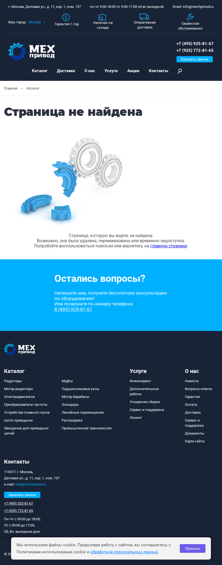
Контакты (158, 70)
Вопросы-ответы (198, 389)
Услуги (111, 70)
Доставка (66, 70)
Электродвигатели (19, 397)
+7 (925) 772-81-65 (195, 50)
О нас (89, 70)
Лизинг (136, 418)
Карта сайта (194, 441)
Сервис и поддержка (147, 410)
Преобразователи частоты (25, 405)
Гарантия (192, 397)
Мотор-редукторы (18, 389)
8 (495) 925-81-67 (73, 309)
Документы (194, 433)
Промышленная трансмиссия (87, 428)
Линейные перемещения (83, 412)
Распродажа (72, 420)
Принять (192, 548)
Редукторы (13, 381)
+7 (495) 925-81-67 (195, 43)
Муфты (67, 381)
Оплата (191, 405)
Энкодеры (70, 405)
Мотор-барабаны (75, 397)
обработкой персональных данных (124, 552)
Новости (192, 381)
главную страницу (168, 245)
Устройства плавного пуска (27, 412)
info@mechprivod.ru (30, 484)
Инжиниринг (140, 381)
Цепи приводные (18, 420)
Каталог (39, 70)
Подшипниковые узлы (80, 389)
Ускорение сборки (145, 402)
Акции (133, 70)
